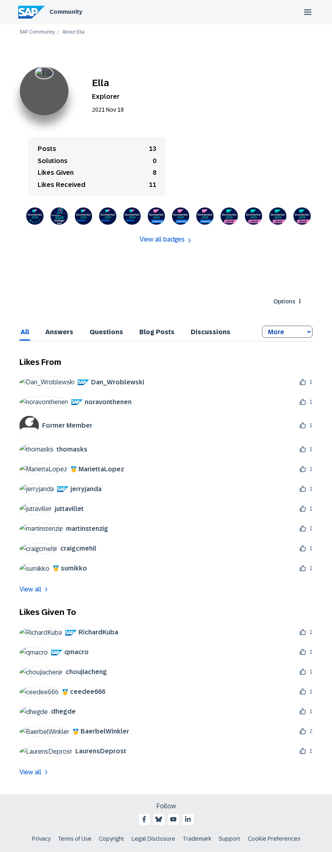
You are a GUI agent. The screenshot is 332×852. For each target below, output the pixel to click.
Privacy (41, 838)
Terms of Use (75, 838)
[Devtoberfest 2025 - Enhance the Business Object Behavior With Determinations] (253, 216)
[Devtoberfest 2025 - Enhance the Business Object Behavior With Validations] (229, 216)
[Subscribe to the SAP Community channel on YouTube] (173, 819)
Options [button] (284, 301)
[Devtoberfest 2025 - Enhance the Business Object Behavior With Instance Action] (302, 216)
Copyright (111, 838)
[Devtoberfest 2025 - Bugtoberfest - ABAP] (132, 216)
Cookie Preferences (274, 838)
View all (30, 589)
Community (65, 11)
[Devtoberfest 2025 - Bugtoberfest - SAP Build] (83, 216)
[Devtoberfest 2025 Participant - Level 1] (35, 216)
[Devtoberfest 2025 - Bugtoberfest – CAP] (108, 216)
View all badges (162, 239)
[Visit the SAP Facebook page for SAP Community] (144, 819)
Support (229, 838)
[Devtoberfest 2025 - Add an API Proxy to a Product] (205, 216)
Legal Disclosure (153, 838)
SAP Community (37, 32)
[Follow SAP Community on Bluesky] (158, 819)
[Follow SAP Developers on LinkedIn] (188, 819)
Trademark (197, 838)
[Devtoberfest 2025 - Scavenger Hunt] (59, 216)
